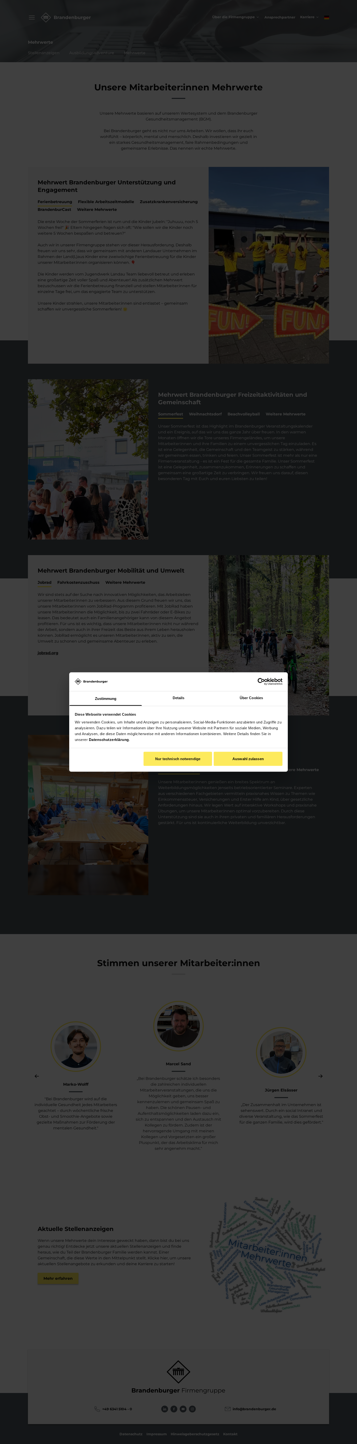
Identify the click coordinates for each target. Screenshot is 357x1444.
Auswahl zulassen (248, 759)
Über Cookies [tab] (251, 698)
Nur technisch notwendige (177, 759)
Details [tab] (179, 698)
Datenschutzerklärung (109, 739)
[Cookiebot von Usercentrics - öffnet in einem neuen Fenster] (261, 681)
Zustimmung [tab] (106, 698)
